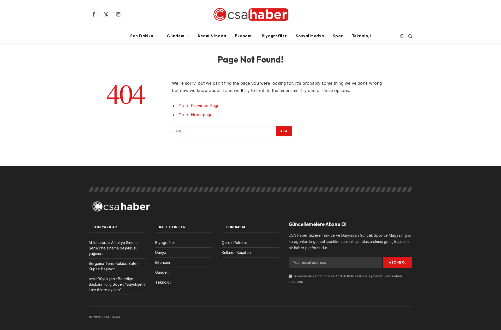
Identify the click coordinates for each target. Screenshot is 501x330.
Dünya (160, 252)
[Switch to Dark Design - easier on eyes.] (402, 36)
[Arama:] (224, 131)
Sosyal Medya (310, 35)
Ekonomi (244, 35)
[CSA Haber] (250, 14)
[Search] (409, 36)
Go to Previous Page (198, 105)
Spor (338, 35)
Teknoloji (361, 35)
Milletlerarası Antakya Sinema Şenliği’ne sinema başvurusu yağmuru (114, 248)
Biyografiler (274, 35)
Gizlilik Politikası (348, 276)
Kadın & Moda (212, 35)
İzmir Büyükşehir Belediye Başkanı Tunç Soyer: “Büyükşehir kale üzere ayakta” (117, 284)
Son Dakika (141, 35)
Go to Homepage (195, 114)
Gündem (175, 35)
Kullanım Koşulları (236, 252)
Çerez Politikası (235, 242)
